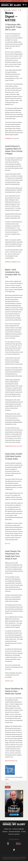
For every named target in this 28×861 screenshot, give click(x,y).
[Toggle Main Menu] (23, 5)
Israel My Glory (11, 4)
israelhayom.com (9, 138)
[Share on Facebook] (18, 10)
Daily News (14, 10)
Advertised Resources (14, 831)
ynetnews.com (9, 680)
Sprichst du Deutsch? (14, 834)
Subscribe (4, 831)
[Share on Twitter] (20, 10)
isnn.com (19, 446)
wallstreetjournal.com (10, 446)
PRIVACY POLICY (23, 858)
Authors (23, 831)
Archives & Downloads (18, 829)
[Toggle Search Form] (26, 5)
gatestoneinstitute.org (11, 760)
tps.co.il (7, 543)
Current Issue (7, 829)
